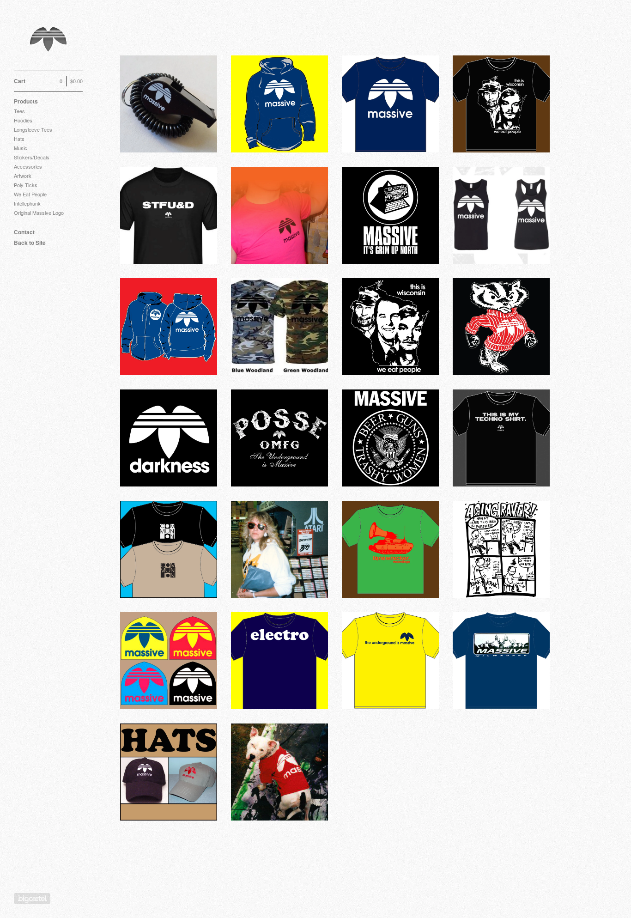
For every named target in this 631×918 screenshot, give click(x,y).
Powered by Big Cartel (32, 898)
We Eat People (30, 194)
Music (20, 148)
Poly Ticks (25, 184)
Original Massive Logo (39, 212)
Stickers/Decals (31, 157)
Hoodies (23, 120)
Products (26, 101)
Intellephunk (27, 203)
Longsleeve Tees (33, 129)
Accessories (28, 166)
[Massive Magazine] (48, 40)
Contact (24, 232)
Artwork (22, 175)
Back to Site (30, 242)
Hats (19, 138)
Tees (19, 111)
